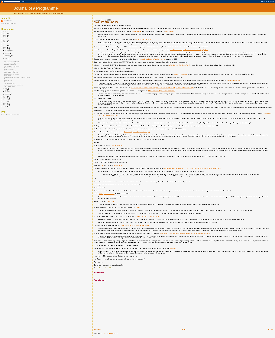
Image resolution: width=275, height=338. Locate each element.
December (7, 50)
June (6, 60)
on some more (117, 165)
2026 (5, 31)
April (6, 90)
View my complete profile (8, 23)
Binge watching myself (10, 71)
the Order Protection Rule (143, 39)
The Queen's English (9, 83)
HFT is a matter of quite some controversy (161, 91)
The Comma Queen (9, 86)
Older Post (270, 329)
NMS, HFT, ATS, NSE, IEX (11, 72)
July (6, 58)
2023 (5, 36)
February (7, 93)
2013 (5, 99)
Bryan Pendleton (8, 21)
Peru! (5, 78)
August (7, 56)
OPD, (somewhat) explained (11, 61)
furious (138, 207)
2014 (5, 98)
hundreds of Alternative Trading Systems (152, 59)
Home (184, 329)
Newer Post (97, 329)
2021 (5, 40)
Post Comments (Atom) (110, 333)
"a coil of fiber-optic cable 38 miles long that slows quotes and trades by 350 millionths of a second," (162, 88)
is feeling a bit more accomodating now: (147, 216)
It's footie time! (8, 80)
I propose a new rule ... (10, 67)
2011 (5, 103)
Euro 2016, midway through (11, 74)
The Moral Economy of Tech (11, 63)
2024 (5, 35)
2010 (5, 105)
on (102, 165)
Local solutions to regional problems (13, 85)
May (6, 88)
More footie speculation (10, 64)
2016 (5, 48)
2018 (5, 45)
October (7, 53)
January (7, 94)
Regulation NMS (136, 31)
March (6, 91)
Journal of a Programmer (36, 8)
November (7, 52)
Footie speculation (9, 69)
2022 (5, 38)
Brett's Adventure (8, 82)
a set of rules (169, 31)
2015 (5, 96)
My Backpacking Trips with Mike (10, 114)
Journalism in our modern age (12, 66)
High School (7, 75)
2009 (5, 106)
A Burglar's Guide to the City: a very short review (17, 77)
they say (173, 248)
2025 (5, 33)
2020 (5, 42)
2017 (5, 47)
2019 (5, 43)
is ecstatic (111, 201)
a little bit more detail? (117, 145)
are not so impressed (180, 74)
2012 (5, 101)
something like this (234, 80)
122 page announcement (107, 194)
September (8, 55)
